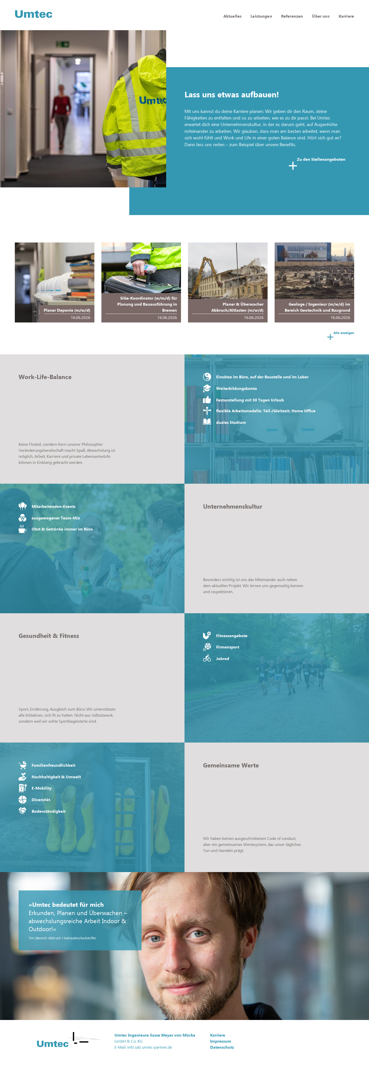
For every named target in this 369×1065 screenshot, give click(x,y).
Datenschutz (222, 1047)
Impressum (220, 1041)
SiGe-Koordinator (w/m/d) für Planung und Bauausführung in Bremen (147, 304)
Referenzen (292, 16)
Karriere (346, 16)
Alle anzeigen (343, 333)
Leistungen (261, 16)
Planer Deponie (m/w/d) (67, 310)
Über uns (320, 16)
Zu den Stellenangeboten (321, 159)
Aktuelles (232, 16)
